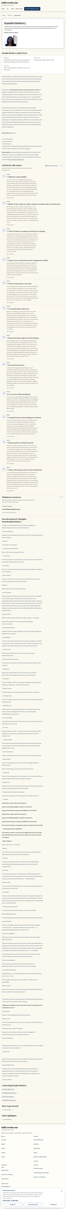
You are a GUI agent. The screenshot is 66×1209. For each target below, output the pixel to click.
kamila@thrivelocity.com (9, 1100)
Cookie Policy (4, 1179)
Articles (3, 1153)
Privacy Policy (4, 1170)
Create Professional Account (41, 1173)
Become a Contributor (39, 1177)
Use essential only (33, 1204)
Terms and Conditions (7, 1174)
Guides (3, 1148)
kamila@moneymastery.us (9, 1093)
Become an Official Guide (40, 1157)
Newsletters (37, 1148)
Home (3, 15)
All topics (3, 1140)
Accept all (12, 1204)
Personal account (38, 1168)
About (3, 9)
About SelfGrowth (38, 1140)
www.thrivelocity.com (8, 1096)
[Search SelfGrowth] (7, 9)
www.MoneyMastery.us (8, 1089)
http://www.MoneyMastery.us (16, 159)
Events (35, 1153)
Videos (3, 1157)
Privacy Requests (5, 1186)
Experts (9, 15)
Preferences (53, 1204)
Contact (36, 1161)
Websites (36, 1144)
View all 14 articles (51, 166)
